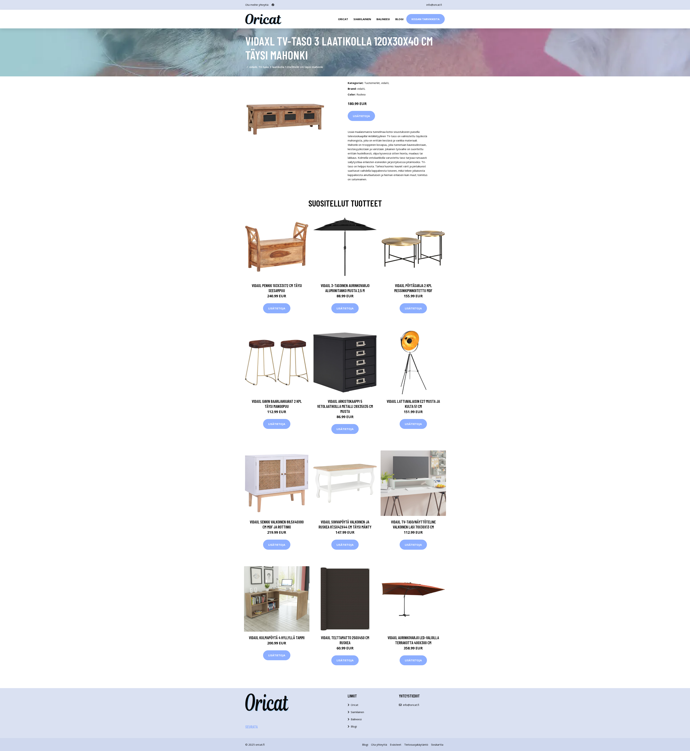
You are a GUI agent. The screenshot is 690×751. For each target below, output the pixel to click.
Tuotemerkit (372, 83)
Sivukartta (437, 744)
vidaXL (385, 83)
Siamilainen (362, 19)
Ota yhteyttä (379, 744)
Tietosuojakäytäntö (416, 744)
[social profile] (273, 4)
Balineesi (383, 19)
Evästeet (395, 744)
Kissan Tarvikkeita (425, 19)
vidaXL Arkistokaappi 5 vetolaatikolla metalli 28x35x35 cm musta (345, 406)
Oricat (343, 19)
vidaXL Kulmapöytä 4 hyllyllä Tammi (277, 637)
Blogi (399, 19)
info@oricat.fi (434, 4)
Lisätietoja (361, 116)
